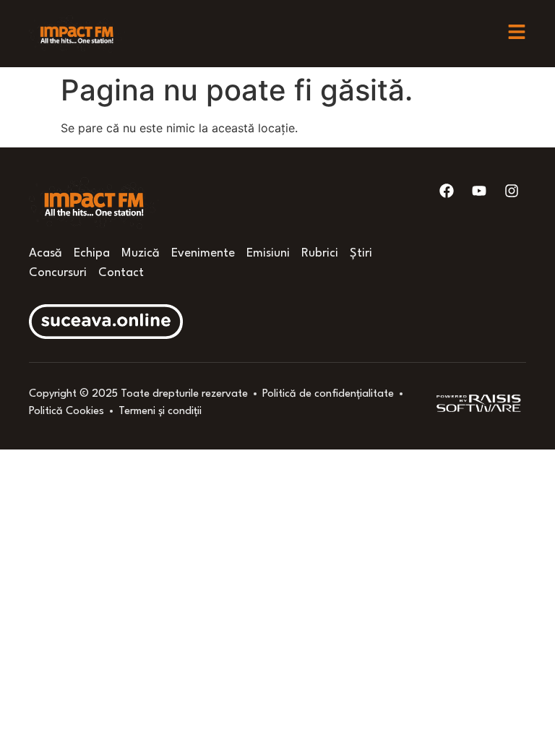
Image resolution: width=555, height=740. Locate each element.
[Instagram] (511, 190)
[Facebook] (446, 190)
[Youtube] (479, 190)
